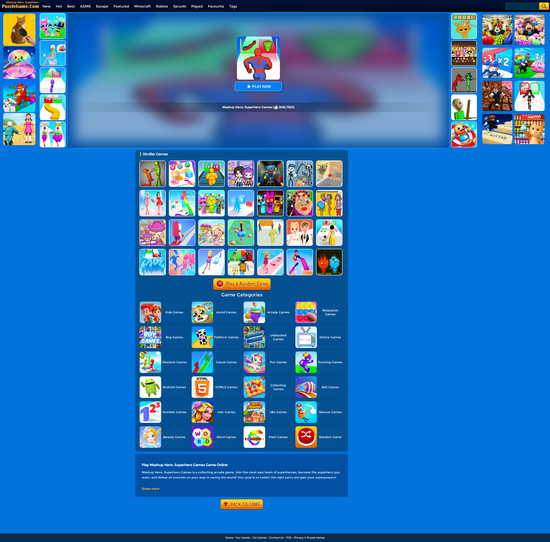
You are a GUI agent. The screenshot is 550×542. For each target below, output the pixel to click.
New (47, 6)
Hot (59, 6)
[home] (20, 6)
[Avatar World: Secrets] (241, 162)
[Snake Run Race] (53, 69)
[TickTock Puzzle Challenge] (329, 162)
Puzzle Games (316, 537)
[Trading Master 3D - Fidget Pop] (182, 162)
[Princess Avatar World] (211, 221)
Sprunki (179, 6)
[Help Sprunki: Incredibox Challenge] (464, 14)
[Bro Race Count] (152, 250)
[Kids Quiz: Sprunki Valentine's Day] (211, 191)
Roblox (162, 6)
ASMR (85, 6)
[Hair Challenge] (182, 191)
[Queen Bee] (152, 191)
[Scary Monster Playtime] (270, 162)
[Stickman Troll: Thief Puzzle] (300, 162)
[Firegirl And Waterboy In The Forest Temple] (329, 250)
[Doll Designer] (300, 221)
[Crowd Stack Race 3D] (241, 191)
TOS (289, 537)
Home (229, 537)
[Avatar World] (152, 221)
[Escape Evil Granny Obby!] (300, 191)
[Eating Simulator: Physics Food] (53, 41)
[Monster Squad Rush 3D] (241, 250)
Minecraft (142, 6)
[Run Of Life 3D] (329, 221)
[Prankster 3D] (464, 96)
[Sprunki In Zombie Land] (270, 191)
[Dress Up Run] (270, 250)
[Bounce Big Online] (241, 221)
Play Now (261, 86)
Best (71, 6)
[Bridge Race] (182, 221)
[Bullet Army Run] (53, 96)
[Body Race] (53, 123)
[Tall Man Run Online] (211, 162)
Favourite (216, 6)
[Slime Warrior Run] (270, 221)
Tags (233, 6)
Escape (102, 6)
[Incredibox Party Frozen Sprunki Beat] (53, 14)
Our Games (243, 537)
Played (197, 6)
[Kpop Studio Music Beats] (464, 41)
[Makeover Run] (211, 250)
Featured (121, 6)
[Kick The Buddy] (464, 123)
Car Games (260, 537)
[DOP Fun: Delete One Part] (329, 191)
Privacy (299, 537)
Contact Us (276, 537)
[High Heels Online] (300, 250)
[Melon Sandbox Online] (152, 162)
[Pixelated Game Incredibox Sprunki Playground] (464, 69)
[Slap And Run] (182, 250)
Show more (150, 489)
